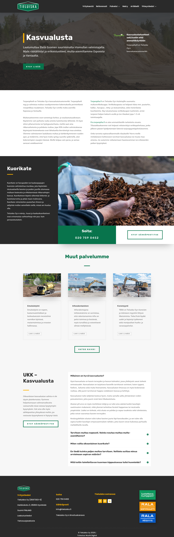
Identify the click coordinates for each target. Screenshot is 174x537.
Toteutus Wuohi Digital (87, 535)
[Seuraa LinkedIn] (110, 501)
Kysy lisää (33, 67)
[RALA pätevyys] (147, 522)
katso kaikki (87, 349)
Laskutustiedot (24, 515)
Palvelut (114, 6)
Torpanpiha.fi (96, 101)
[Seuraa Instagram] (105, 501)
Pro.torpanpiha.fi (98, 122)
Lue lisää (34, 333)
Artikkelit (135, 6)
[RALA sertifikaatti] (147, 510)
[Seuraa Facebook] (100, 501)
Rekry (125, 6)
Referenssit (101, 6)
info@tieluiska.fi (63, 509)
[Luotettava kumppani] (147, 499)
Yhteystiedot (148, 6)
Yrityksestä (88, 6)
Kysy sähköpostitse (145, 235)
